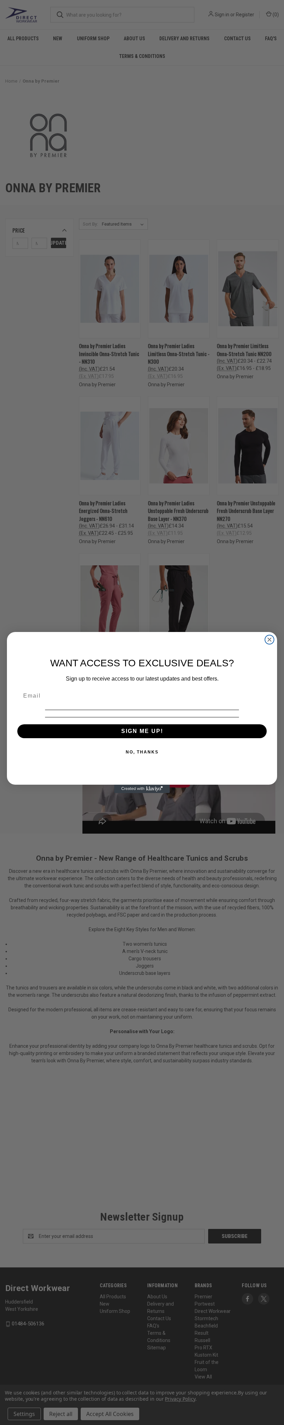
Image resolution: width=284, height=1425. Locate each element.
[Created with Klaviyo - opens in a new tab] (142, 789)
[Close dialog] (269, 639)
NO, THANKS (142, 752)
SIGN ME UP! (142, 731)
